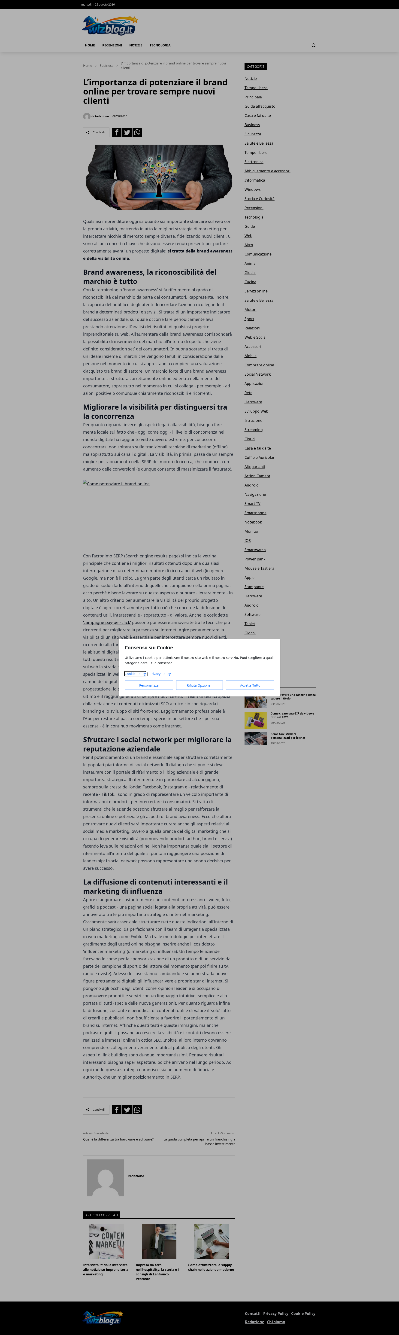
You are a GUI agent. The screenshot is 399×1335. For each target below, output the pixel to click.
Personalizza (149, 685)
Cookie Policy (135, 674)
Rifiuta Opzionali (199, 685)
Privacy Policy (160, 674)
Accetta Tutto (250, 685)
